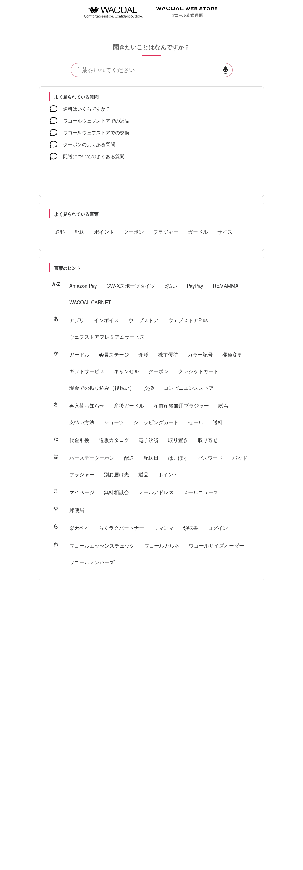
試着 (223, 405)
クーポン (134, 231)
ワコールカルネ (161, 545)
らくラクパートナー (121, 527)
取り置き (178, 439)
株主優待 (168, 354)
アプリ (76, 320)
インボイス (106, 320)
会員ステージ (114, 354)
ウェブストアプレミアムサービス (107, 336)
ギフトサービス (86, 371)
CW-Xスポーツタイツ (131, 285)
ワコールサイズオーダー (216, 545)
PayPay (195, 285)
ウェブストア (143, 320)
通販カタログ (114, 439)
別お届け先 (116, 474)
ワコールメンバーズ (92, 562)
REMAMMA (225, 285)
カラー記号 (200, 354)
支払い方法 (81, 422)
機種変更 (232, 354)
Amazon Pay (83, 285)
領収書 (190, 527)
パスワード (210, 457)
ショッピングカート (156, 422)
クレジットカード (198, 371)
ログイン (218, 527)
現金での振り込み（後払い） (102, 387)
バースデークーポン (92, 457)
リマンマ (164, 527)
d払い (171, 285)
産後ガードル (129, 405)
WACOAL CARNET (90, 302)
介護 (143, 354)
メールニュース (200, 492)
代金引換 (79, 439)
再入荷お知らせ (86, 405)
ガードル (198, 231)
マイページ (81, 492)
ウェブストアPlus (188, 320)
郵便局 (76, 509)
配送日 (151, 457)
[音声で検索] (225, 70)
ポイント (104, 231)
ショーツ (114, 422)
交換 (149, 387)
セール (195, 422)
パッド (239, 457)
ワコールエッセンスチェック (102, 545)
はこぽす (178, 457)
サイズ (225, 231)
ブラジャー (165, 231)
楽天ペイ (79, 527)
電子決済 (148, 439)
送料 (60, 231)
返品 (143, 474)
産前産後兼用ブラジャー (181, 405)
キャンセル (126, 371)
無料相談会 (116, 492)
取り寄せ (208, 439)
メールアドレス (156, 492)
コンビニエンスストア (189, 387)
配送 (80, 231)
